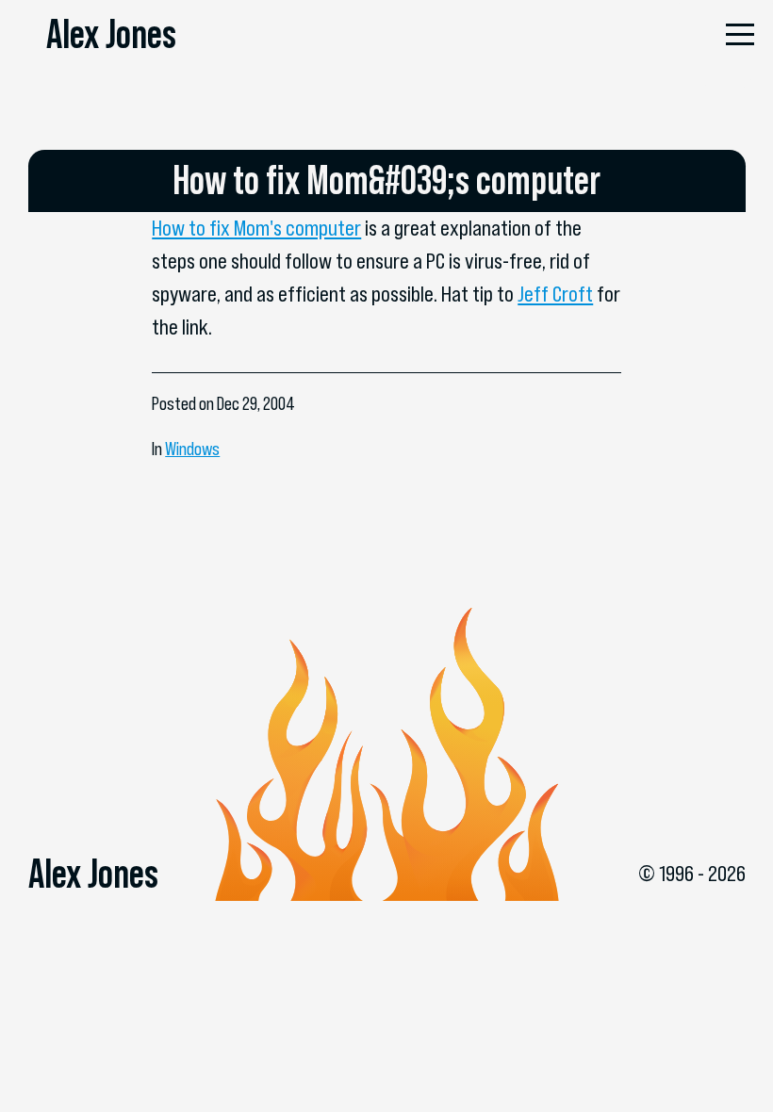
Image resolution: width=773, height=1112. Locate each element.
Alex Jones (111, 34)
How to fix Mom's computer (256, 228)
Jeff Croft (555, 294)
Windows (192, 449)
